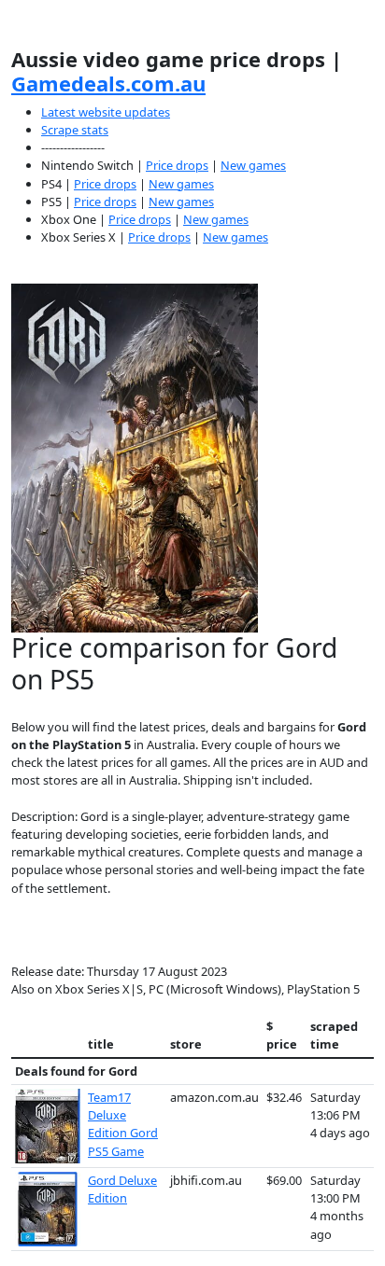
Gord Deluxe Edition (122, 1189)
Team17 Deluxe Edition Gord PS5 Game (123, 1124)
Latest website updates (105, 112)
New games (253, 165)
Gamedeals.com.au (108, 83)
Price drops (177, 165)
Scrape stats (74, 129)
